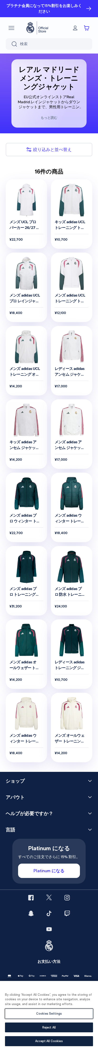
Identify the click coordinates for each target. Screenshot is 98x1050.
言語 (10, 830)
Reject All (49, 1027)
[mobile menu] (11, 28)
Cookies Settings (49, 1013)
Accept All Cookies (49, 1041)
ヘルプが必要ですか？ (29, 813)
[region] (49, 1015)
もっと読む (49, 117)
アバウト (15, 797)
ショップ (15, 781)
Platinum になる (49, 870)
